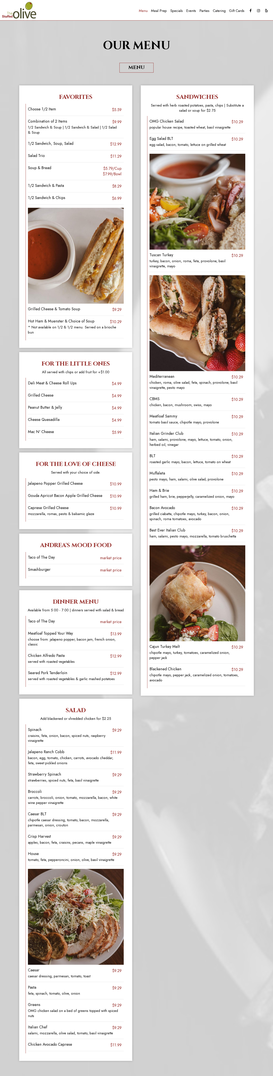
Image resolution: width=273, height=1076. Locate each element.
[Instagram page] (258, 10)
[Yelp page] (266, 10)
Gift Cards (236, 11)
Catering (219, 11)
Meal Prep (159, 11)
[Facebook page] (250, 10)
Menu (143, 11)
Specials (176, 11)
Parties (204, 11)
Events (191, 11)
